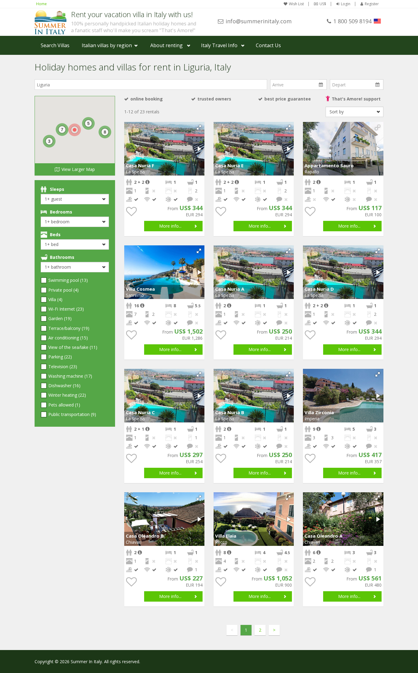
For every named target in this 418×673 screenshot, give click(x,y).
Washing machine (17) (70, 376)
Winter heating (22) (67, 395)
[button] (199, 127)
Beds (55, 234)
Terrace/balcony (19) (68, 328)
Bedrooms (61, 212)
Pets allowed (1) (64, 405)
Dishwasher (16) (64, 385)
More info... (170, 226)
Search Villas (55, 45)
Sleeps (57, 189)
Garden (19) (60, 318)
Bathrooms (62, 257)
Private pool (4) (63, 290)
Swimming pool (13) (68, 280)
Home (41, 3)
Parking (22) (60, 357)
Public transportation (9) (72, 414)
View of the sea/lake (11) (72, 347)
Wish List (296, 4)
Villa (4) (55, 299)
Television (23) (62, 366)
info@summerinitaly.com (259, 21)
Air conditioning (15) (68, 338)
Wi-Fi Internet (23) (66, 309)
